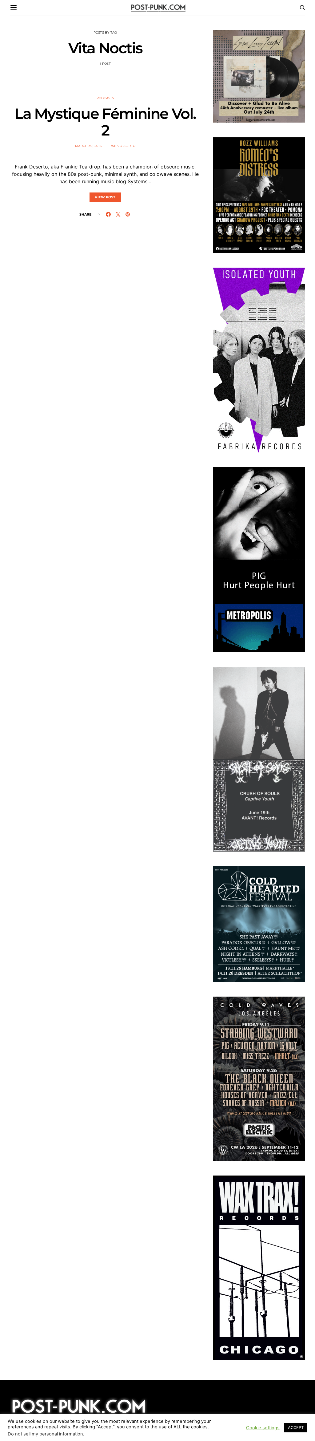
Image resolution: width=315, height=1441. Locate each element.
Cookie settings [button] (263, 1428)
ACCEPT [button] (296, 1427)
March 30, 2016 (88, 146)
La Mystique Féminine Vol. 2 (105, 122)
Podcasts (105, 98)
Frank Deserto (121, 146)
